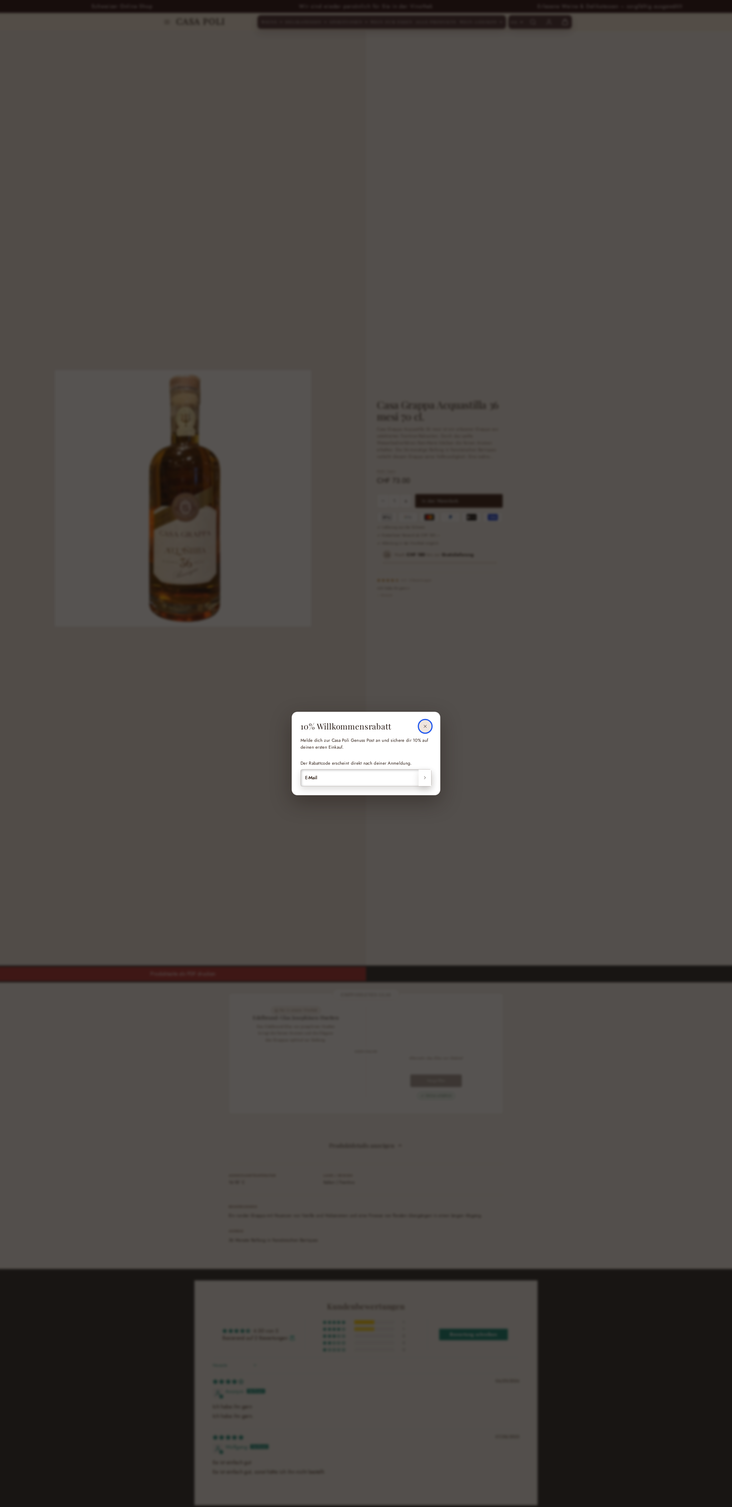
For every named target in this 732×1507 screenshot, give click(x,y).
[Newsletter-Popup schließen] (425, 726)
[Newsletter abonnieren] (425, 778)
